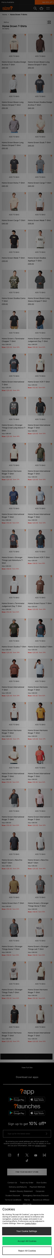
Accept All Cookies (27, 1241)
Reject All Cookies (27, 1250)
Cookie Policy (30, 1223)
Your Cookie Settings (26, 1231)
